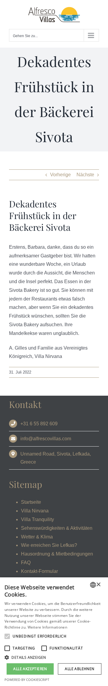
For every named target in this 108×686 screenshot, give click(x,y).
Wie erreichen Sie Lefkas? (49, 545)
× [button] (98, 584)
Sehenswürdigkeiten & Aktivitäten (56, 528)
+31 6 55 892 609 (39, 423)
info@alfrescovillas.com (45, 438)
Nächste (85, 174)
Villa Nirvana (35, 510)
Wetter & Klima (37, 536)
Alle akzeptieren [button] (30, 668)
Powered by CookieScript (26, 679)
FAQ (26, 562)
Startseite (31, 502)
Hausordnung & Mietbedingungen (57, 553)
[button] (54, 657)
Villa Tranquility (37, 519)
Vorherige (60, 174)
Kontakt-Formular (39, 571)
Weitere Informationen (47, 627)
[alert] (54, 631)
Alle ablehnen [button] (79, 668)
